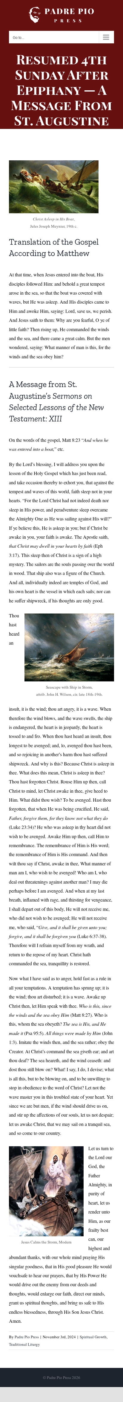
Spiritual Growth (93, 1336)
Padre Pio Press (27, 1336)
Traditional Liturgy (24, 1344)
